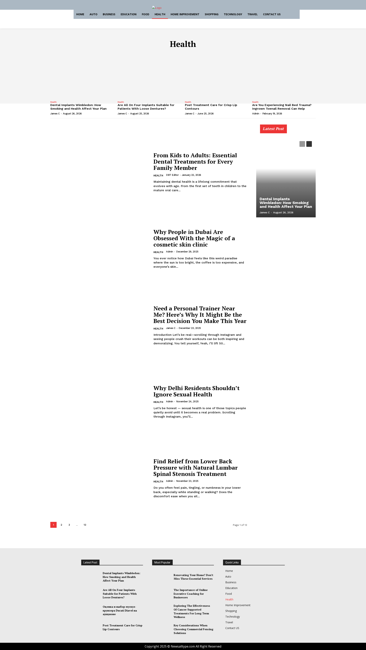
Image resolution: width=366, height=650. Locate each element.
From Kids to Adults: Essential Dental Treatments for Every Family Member (195, 161)
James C (55, 113)
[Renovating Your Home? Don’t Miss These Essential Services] (161, 576)
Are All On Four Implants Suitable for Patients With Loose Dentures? (146, 106)
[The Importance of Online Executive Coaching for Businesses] (161, 593)
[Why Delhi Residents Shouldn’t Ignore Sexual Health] (99, 401)
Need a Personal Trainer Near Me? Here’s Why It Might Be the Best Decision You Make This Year (199, 315)
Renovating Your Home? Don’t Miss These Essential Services (193, 577)
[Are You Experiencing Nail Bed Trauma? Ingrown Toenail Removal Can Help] (284, 76)
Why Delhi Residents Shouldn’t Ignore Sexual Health (196, 391)
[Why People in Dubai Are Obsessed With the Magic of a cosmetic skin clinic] (99, 249)
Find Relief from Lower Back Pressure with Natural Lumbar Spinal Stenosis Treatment (195, 467)
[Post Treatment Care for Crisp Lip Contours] (216, 76)
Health (53, 102)
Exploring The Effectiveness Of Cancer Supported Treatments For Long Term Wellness (192, 611)
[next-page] (93, 525)
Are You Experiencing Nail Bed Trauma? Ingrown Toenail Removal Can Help (281, 106)
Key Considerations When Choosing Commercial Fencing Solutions (193, 629)
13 (85, 524)
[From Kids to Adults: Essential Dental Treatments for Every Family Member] (99, 172)
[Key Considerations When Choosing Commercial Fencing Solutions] (161, 629)
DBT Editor (172, 175)
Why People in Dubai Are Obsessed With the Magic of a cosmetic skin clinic (194, 238)
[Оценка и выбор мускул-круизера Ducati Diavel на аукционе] (90, 610)
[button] (294, 14)
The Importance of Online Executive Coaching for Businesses (191, 593)
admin (255, 113)
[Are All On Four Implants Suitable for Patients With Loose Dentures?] (149, 76)
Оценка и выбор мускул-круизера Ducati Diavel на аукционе (120, 610)
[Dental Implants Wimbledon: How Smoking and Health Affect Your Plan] (82, 76)
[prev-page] (302, 144)
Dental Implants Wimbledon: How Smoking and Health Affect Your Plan (78, 106)
